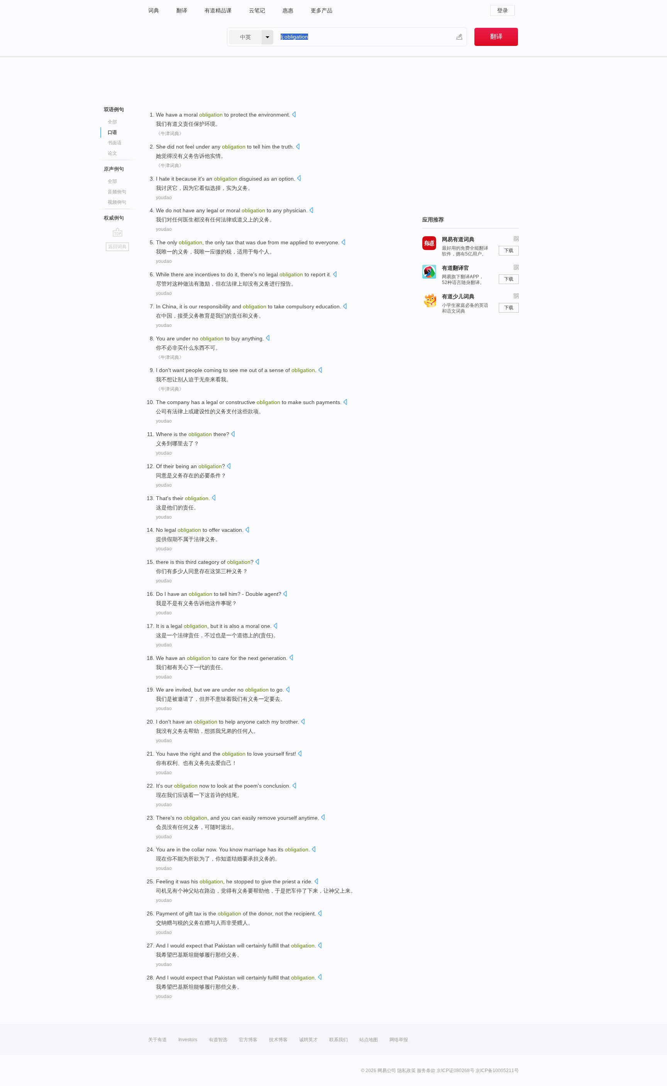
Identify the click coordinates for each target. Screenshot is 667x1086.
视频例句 (117, 202)
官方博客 (248, 1039)
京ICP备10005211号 (497, 1070)
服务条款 (426, 1070)
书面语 (115, 142)
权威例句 (114, 218)
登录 (502, 10)
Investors (187, 1039)
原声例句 (114, 169)
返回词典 (117, 246)
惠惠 (288, 10)
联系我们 (338, 1039)
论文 (112, 153)
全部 (112, 122)
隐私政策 (406, 1070)
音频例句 (117, 192)
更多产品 (321, 10)
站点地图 (368, 1039)
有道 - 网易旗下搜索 (180, 37)
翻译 (181, 10)
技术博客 (278, 1039)
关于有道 (157, 1039)
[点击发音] (294, 115)
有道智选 (218, 1039)
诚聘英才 (308, 1039)
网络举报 (398, 1039)
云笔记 (257, 10)
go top (117, 232)
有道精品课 (218, 10)
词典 (153, 10)
